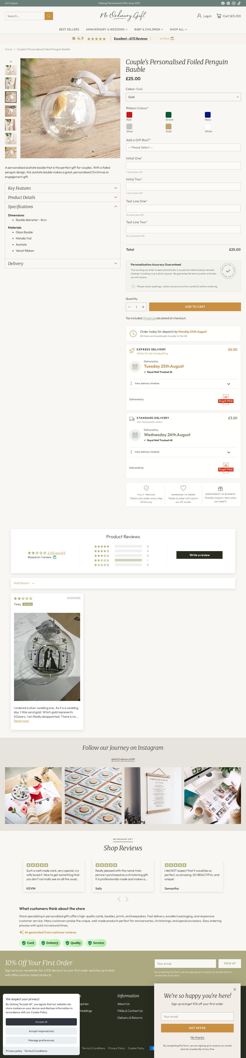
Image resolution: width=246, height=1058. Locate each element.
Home (8, 49)
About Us (123, 1004)
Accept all (41, 1022)
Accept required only (41, 1031)
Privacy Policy (116, 1048)
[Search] (49, 16)
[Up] (11, 61)
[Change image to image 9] (11, 152)
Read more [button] (21, 721)
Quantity (132, 299)
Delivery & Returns (129, 1018)
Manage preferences (41, 1040)
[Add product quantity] (143, 307)
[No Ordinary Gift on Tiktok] (239, 3)
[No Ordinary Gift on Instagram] (234, 3)
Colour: (134, 89)
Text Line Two (136, 222)
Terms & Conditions (35, 1051)
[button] (102, 560)
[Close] (234, 989)
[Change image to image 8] (11, 138)
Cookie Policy (136, 1048)
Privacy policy (14, 1051)
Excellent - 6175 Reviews (130, 38)
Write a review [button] (199, 555)
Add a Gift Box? (138, 140)
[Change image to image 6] (11, 111)
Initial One (134, 158)
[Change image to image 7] (11, 125)
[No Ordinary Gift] (123, 16)
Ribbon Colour (137, 108)
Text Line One (136, 201)
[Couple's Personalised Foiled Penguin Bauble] (70, 108)
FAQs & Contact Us (130, 1011)
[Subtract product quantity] (129, 307)
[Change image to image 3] (11, 69)
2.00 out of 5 (56, 553)
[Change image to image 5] (11, 97)
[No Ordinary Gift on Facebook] (223, 3)
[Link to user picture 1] (47, 657)
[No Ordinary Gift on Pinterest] (228, 3)
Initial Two (134, 179)
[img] (23, 598)
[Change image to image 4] (11, 83)
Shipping (149, 318)
